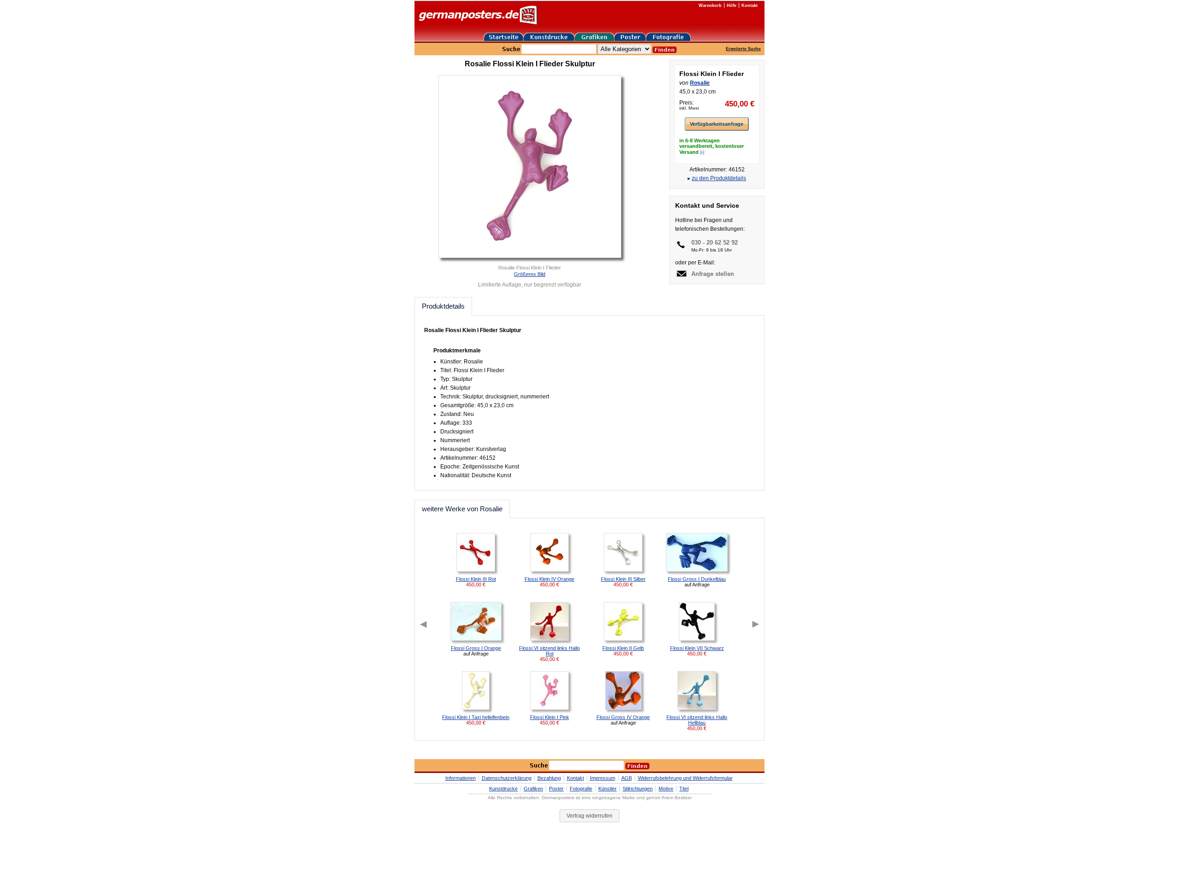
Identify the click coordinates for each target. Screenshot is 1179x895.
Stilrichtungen (638, 788)
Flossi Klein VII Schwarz (697, 648)
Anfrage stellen (712, 273)
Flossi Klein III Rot (476, 579)
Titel (684, 788)
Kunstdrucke (503, 788)
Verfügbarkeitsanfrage (716, 124)
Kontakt (749, 5)
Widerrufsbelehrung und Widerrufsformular (685, 778)
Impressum (602, 778)
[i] (702, 152)
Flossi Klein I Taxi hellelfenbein (475, 717)
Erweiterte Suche (743, 49)
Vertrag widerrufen (589, 816)
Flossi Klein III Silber (623, 579)
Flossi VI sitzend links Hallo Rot (549, 650)
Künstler (607, 788)
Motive (666, 788)
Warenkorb (710, 5)
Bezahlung (549, 778)
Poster (556, 788)
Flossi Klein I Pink (549, 717)
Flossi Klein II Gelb (623, 648)
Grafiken (533, 788)
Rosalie (700, 83)
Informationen (460, 778)
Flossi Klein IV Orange (549, 579)
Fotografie (581, 788)
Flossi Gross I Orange (476, 648)
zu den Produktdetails (719, 178)
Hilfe (731, 5)
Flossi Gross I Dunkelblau (697, 579)
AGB (626, 778)
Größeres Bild (529, 274)
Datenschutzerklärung (506, 778)
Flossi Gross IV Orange (623, 717)
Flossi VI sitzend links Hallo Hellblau (696, 719)
